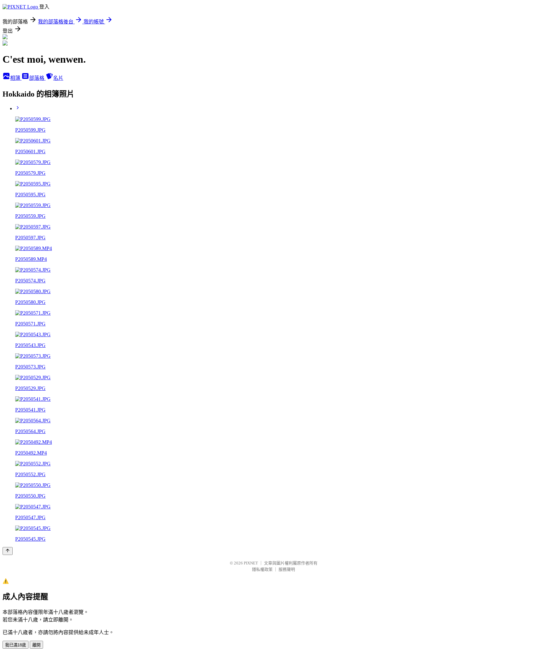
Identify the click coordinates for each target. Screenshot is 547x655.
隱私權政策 (262, 569)
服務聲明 (287, 569)
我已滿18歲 (15, 645)
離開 (36, 645)
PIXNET (251, 563)
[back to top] (8, 551)
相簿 (16, 78)
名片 (58, 78)
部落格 (37, 78)
